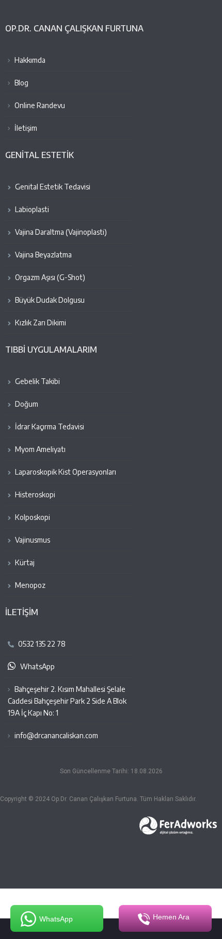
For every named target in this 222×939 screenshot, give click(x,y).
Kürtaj (24, 562)
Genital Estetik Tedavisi (51, 186)
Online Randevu (39, 105)
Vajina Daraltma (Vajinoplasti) (60, 232)
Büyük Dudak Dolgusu (49, 299)
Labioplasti (31, 209)
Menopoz (29, 585)
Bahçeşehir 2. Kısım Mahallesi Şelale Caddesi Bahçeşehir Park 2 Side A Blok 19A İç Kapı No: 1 (67, 701)
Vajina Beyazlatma (42, 254)
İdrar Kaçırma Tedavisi (48, 426)
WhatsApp (37, 666)
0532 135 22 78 (41, 643)
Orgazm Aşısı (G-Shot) (49, 277)
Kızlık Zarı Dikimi (39, 322)
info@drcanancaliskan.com (56, 735)
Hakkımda (29, 60)
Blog (20, 82)
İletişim (25, 128)
